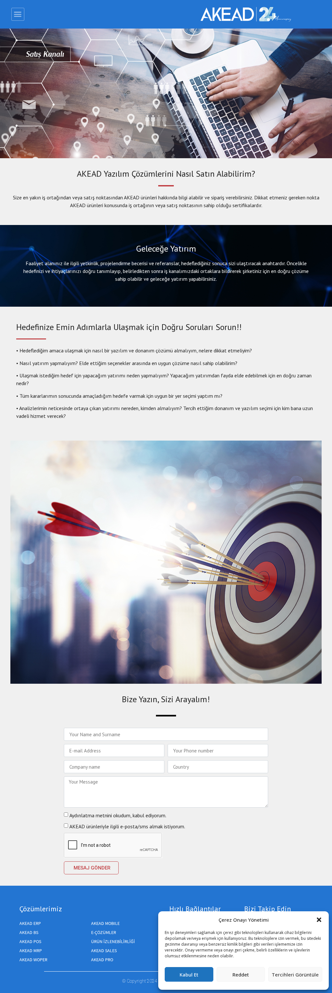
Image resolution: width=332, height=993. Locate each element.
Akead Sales (104, 950)
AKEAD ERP (30, 923)
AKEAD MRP (30, 950)
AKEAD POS (30, 941)
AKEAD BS (28, 932)
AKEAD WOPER (33, 960)
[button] (319, 919)
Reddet (240, 974)
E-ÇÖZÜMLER (103, 932)
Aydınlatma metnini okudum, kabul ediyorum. (117, 815)
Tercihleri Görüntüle (295, 974)
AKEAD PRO (102, 960)
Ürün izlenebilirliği (113, 941)
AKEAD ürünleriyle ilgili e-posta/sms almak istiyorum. (127, 826)
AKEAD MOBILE (105, 923)
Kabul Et (189, 974)
